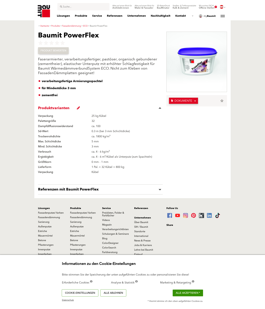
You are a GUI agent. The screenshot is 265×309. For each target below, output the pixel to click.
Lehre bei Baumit (143, 250)
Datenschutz (68, 300)
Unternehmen (142, 218)
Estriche (42, 231)
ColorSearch (109, 248)
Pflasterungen (46, 245)
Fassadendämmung (49, 217)
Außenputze (45, 226)
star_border (222, 101)
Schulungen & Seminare (115, 234)
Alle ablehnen (113, 293)
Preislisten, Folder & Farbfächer (113, 214)
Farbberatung (109, 252)
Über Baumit (141, 222)
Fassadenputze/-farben (51, 213)
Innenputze (44, 249)
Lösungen (44, 208)
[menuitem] (122, 6)
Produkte (75, 208)
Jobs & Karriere (143, 245)
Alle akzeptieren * (188, 293)
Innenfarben (45, 254)
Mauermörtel (45, 236)
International (141, 236)
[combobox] (83, 6)
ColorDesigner (110, 243)
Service (106, 208)
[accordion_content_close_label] (101, 108)
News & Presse (142, 241)
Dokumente (181, 100)
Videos (106, 220)
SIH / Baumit (141, 227)
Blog (104, 238)
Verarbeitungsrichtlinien (115, 229)
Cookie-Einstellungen (80, 293)
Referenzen (141, 208)
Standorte (139, 231)
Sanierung (43, 222)
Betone (42, 240)
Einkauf (138, 254)
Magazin (107, 225)
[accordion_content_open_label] (101, 189)
